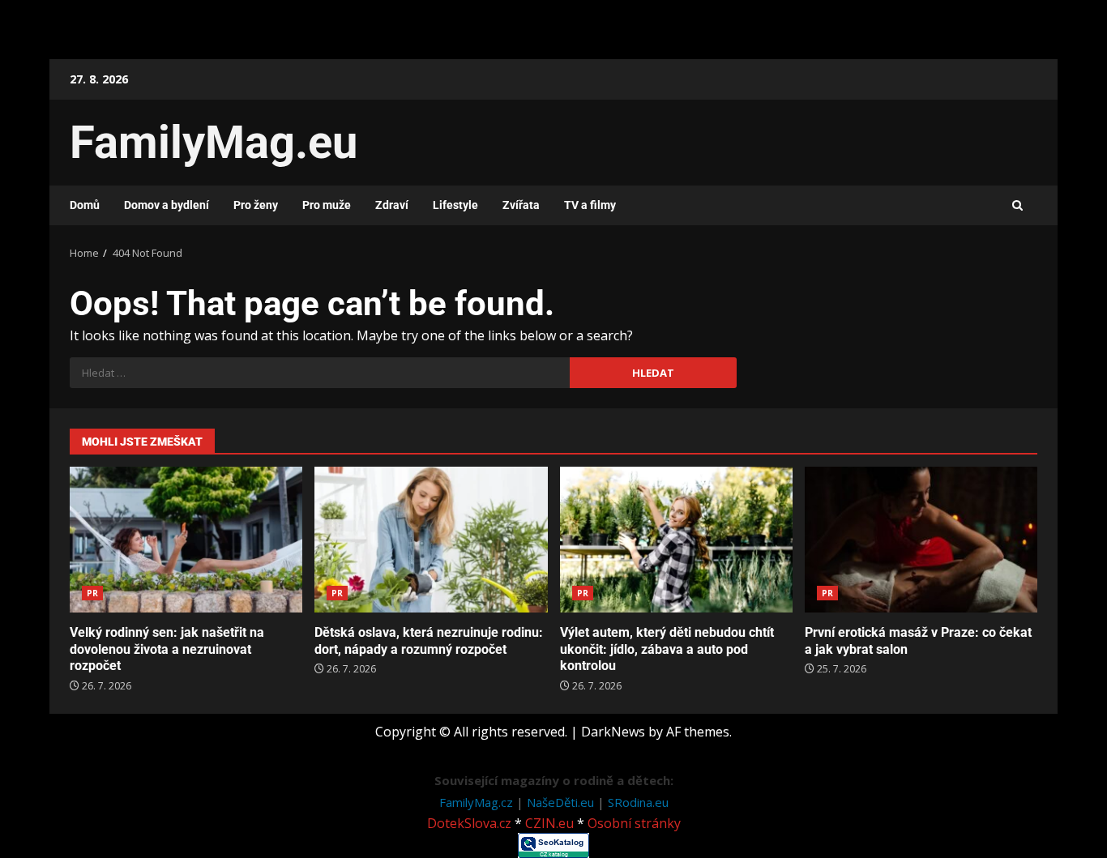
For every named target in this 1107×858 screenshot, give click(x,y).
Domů (85, 204)
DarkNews (613, 732)
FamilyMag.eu (213, 142)
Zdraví (391, 204)
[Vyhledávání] (320, 372)
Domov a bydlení (166, 204)
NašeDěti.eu (562, 802)
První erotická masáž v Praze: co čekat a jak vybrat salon (921, 540)
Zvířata (521, 204)
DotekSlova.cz (469, 823)
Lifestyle (455, 204)
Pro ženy (255, 204)
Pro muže (326, 204)
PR (92, 593)
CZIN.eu (549, 823)
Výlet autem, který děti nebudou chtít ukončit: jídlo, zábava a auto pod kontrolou (676, 540)
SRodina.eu (638, 802)
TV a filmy (590, 204)
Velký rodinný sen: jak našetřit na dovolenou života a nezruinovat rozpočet (186, 540)
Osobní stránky (634, 823)
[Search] (1017, 205)
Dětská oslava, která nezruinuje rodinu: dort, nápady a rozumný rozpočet (430, 540)
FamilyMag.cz (477, 802)
